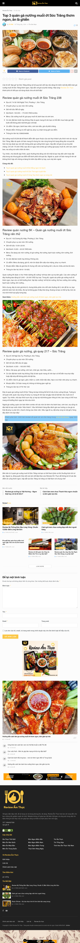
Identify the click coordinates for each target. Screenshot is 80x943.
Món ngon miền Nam (35, 842)
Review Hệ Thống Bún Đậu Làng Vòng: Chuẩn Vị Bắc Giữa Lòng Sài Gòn (20, 528)
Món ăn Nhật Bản (8, 845)
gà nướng (5, 877)
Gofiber (68, 925)
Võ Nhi (11, 24)
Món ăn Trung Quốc (9, 849)
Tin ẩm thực (17, 10)
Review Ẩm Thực (7, 10)
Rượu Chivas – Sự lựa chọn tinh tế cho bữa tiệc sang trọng (31, 901)
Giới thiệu (6, 859)
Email (5, 621)
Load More (40, 566)
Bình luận (6, 586)
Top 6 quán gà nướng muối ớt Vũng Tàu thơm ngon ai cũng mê (29, 175)
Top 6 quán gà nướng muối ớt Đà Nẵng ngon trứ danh (26, 168)
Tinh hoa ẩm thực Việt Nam (64, 845)
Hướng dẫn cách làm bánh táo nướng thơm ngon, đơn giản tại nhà (29, 764)
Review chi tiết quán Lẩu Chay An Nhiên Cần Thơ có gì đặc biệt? (39, 553)
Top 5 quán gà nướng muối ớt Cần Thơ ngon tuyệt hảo (26, 171)
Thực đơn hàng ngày (36, 849)
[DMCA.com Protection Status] (7, 830)
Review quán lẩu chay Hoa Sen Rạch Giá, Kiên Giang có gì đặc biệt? (66, 553)
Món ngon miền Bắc (35, 839)
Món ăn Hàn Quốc (9, 842)
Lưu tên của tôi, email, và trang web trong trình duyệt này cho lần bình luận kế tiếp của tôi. (37, 631)
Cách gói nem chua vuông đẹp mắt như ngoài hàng (59, 528)
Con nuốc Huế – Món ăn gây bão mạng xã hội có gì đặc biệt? (27, 751)
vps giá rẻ (5, 825)
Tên (4, 612)
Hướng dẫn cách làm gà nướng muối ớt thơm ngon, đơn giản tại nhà (36, 297)
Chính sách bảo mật (9, 867)
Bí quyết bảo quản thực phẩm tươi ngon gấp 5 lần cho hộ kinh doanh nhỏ (13, 542)
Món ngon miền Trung (36, 845)
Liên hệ (5, 863)
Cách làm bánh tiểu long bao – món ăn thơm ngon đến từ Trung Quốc (30, 758)
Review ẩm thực (39, 921)
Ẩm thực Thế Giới (9, 839)
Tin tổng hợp (59, 842)
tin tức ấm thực (62, 417)
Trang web (45, 621)
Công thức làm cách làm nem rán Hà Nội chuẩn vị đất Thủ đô (27, 745)
